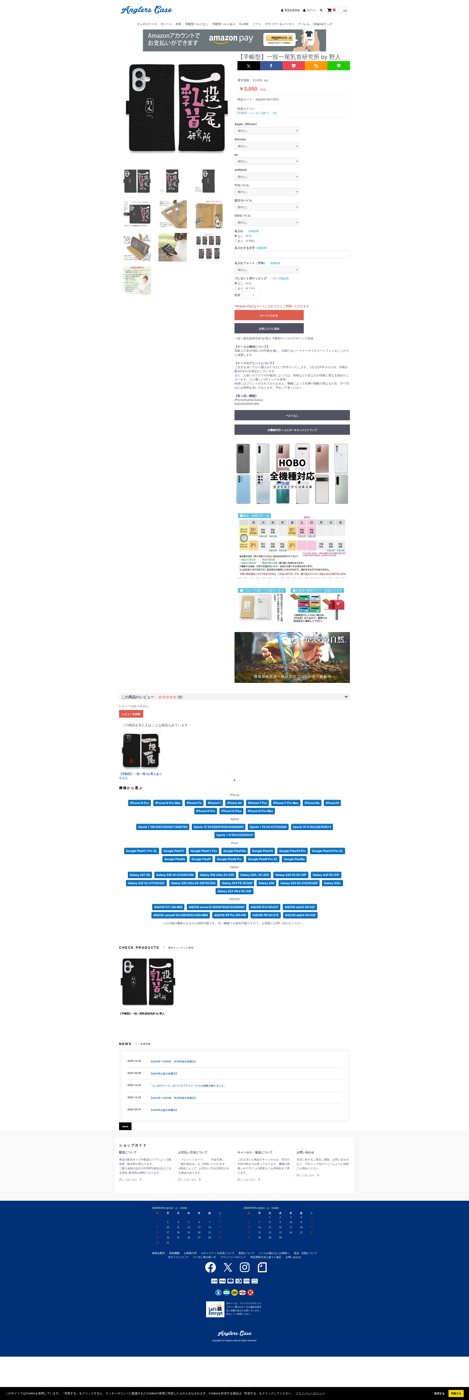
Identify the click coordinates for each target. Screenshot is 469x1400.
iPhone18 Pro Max (167, 803)
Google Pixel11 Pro (204, 851)
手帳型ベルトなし (196, 24)
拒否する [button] (439, 1393)
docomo (240, 139)
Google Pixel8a (294, 859)
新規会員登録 (292, 10)
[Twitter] (248, 65)
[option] (177, 107)
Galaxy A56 (266, 883)
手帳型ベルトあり (224, 24)
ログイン (312, 10)
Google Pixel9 (201, 859)
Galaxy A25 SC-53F (326, 875)
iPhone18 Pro (139, 803)
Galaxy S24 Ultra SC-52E (234, 891)
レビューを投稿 (131, 714)
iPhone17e (194, 803)
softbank (240, 170)
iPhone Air (234, 803)
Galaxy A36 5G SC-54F (290, 875)
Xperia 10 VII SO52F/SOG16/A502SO (218, 827)
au (236, 155)
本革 (178, 24)
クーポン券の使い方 (204, 1257)
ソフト (256, 24)
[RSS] (316, 65)
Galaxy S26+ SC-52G (254, 875)
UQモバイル (242, 216)
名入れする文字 (244, 248)
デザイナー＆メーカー (279, 24)
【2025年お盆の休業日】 (163, 1073)
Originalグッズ (322, 24)
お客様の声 (190, 1253)
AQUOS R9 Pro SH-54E (230, 915)
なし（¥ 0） (245, 236)
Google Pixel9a (174, 859)
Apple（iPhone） (246, 124)
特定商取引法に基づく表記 (265, 1257)
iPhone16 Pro (205, 811)
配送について (246, 1253)
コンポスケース (147, 24)
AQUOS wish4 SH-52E (300, 915)
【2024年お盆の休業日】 (163, 1110)
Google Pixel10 (262, 851)
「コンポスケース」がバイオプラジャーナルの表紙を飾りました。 (187, 1085)
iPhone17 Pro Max (285, 803)
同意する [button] (456, 1393)
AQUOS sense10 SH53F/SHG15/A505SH (216, 907)
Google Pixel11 (173, 851)
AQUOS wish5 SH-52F (300, 907)
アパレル (304, 24)
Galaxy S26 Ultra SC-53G (217, 875)
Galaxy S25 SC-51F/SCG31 (146, 883)
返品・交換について (305, 1253)
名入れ (238, 231)
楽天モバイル (243, 200)
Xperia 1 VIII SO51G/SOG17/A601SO (162, 827)
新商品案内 (158, 1253)
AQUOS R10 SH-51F (264, 907)
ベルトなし (292, 415)
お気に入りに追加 (269, 328)
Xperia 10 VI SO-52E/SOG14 (312, 827)
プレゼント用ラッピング (250, 278)
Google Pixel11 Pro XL (141, 851)
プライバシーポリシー (233, 1257)
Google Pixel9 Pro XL (263, 859)
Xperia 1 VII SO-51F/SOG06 (268, 827)
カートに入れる (269, 315)
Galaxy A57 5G (140, 875)
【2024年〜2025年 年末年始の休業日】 (173, 1098)
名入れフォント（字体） (250, 263)
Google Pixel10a (234, 851)
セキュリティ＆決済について (217, 1253)
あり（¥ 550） (247, 241)
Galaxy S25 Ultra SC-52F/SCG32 (193, 883)
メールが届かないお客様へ (274, 1253)
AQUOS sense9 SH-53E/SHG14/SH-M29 (180, 915)
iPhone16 (332, 803)
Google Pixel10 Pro (292, 851)
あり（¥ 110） (247, 288)
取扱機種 (174, 1253)
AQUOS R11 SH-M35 (168, 907)
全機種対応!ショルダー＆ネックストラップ (292, 430)
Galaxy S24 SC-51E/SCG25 (299, 883)
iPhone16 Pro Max (260, 811)
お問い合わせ (293, 1257)
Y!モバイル (241, 185)
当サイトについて (178, 1257)
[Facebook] (271, 65)
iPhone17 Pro (257, 803)
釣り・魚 (270, 113)
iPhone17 (214, 803)
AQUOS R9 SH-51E (265, 915)
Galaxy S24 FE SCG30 (237, 883)
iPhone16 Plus (231, 811)
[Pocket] (293, 65)
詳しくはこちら (128, 1179)
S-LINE (244, 24)
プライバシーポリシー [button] (310, 1393)
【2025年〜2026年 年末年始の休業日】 (173, 1061)
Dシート (166, 24)
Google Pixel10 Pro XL (327, 851)
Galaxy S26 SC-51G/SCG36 (175, 875)
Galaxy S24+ (332, 883)
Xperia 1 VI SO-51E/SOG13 (234, 835)
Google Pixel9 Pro (229, 859)
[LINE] (338, 65)
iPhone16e (312, 803)
